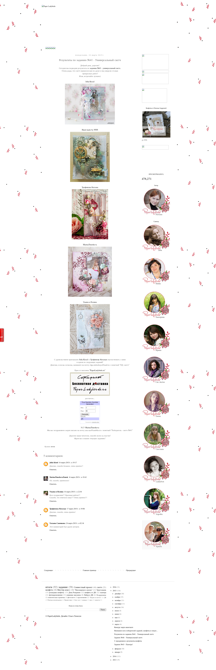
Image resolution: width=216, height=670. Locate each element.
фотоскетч (71, 597)
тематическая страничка (56, 597)
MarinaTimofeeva (92, 427)
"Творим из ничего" (95, 597)
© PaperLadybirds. (53, 616)
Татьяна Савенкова (57, 523)
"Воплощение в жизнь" (83, 590)
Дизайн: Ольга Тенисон (71, 616)
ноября (117, 597)
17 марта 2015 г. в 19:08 (76, 508)
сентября (118, 604)
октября (118, 600)
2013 (115, 660)
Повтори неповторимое (55, 600)
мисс (91, 600)
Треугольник (101, 590)
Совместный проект (83, 587)
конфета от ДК (90, 592)
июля (117, 610)
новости (97, 600)
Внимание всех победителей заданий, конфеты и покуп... (136, 630)
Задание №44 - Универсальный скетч (128, 637)
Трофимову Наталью (98, 359)
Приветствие (68, 600)
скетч (99, 587)
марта (117, 624)
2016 (115, 587)
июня (117, 614)
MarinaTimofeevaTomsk (59, 477)
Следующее (48, 570)
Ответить (53, 469)
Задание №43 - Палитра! (123, 644)
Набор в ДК (88, 595)
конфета (49, 589)
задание (63, 587)
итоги (53, 446)
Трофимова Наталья (58, 508)
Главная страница (89, 570)
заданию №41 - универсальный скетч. (105, 68)
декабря (118, 593)
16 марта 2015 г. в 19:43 (78, 477)
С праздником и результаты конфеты (128, 641)
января (117, 652)
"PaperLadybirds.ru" (97, 370)
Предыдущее (131, 570)
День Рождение (74, 592)
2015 (115, 590)
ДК (105, 597)
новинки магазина (74, 595)
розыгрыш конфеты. (56, 592)
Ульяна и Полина (56, 491)
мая (116, 617)
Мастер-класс (63, 589)
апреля (117, 621)
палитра (103, 592)
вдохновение (82, 597)
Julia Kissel (83, 359)
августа (118, 607)
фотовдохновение (55, 595)
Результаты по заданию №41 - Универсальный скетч (134, 634)
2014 (115, 656)
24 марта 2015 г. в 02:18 (75, 523)
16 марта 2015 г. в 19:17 (68, 462)
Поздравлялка (101, 595)
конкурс (84, 600)
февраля (118, 648)
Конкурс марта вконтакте (123, 627)
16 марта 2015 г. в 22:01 (73, 491)
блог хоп (77, 600)
